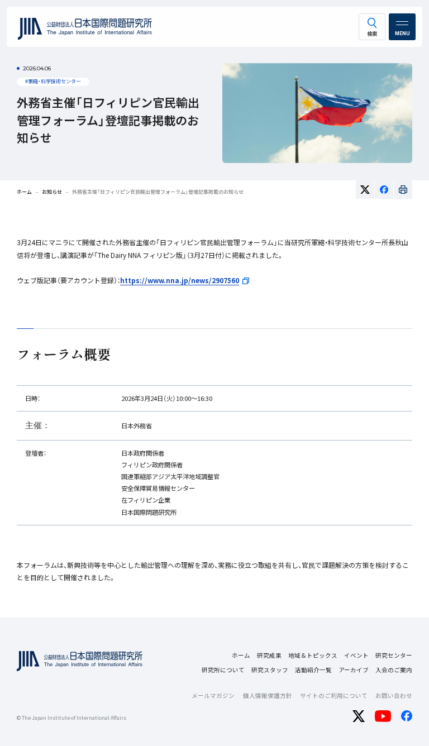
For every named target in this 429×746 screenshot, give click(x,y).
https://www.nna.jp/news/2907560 (179, 280)
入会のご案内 (393, 670)
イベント (356, 655)
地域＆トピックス (312, 655)
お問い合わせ (393, 695)
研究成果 (269, 655)
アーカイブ (354, 670)
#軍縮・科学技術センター (53, 81)
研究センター (393, 655)
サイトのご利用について (334, 695)
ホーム (241, 655)
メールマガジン (213, 695)
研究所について (223, 670)
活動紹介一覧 (313, 670)
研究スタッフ (269, 670)
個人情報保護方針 (267, 695)
